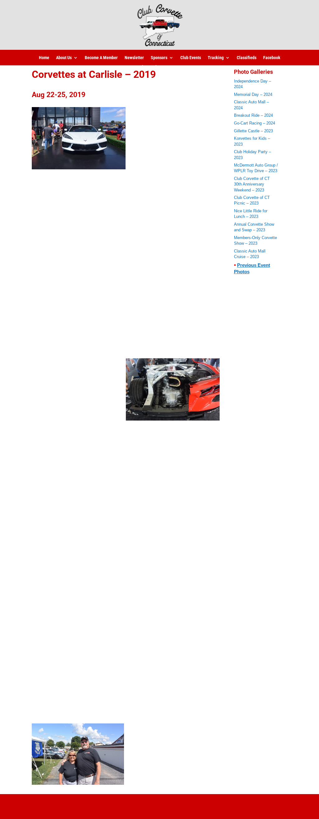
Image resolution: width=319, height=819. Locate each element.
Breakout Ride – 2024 (253, 115)
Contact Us (175, 67)
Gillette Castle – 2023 (253, 131)
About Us (64, 57)
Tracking (216, 57)
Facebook (271, 57)
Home (44, 57)
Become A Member (101, 57)
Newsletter (134, 57)
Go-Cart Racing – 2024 (254, 123)
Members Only (146, 67)
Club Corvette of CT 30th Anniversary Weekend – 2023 (252, 184)
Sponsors (159, 57)
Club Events (190, 57)
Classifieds (246, 57)
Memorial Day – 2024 (253, 94)
